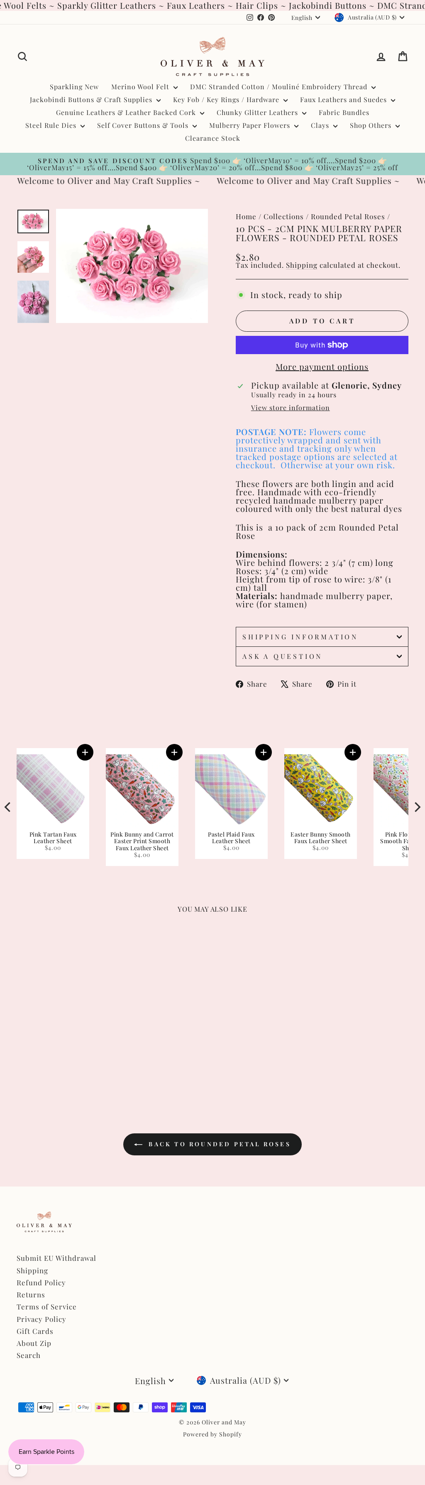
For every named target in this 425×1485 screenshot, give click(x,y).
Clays (321, 125)
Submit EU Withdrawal (56, 1257)
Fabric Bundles (344, 112)
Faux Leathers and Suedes (344, 99)
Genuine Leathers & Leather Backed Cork (127, 112)
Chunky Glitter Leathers (258, 112)
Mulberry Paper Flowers (250, 125)
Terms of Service (47, 1306)
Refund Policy (41, 1282)
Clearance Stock (212, 138)
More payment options (322, 366)
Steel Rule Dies (51, 125)
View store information (290, 407)
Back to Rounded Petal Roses (218, 1144)
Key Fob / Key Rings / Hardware (227, 99)
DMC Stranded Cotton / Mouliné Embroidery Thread (279, 86)
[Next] (416, 807)
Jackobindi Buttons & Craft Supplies (92, 99)
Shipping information (300, 636)
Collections (284, 216)
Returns (31, 1294)
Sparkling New (74, 86)
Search (29, 1355)
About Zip (34, 1343)
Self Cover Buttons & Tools (144, 125)
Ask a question (282, 656)
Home (246, 216)
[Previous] (8, 807)
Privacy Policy (41, 1319)
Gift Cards (35, 1331)
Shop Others (371, 125)
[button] (358, 752)
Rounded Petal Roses (348, 216)
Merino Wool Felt (141, 86)
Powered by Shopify (212, 1434)
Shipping (302, 264)
